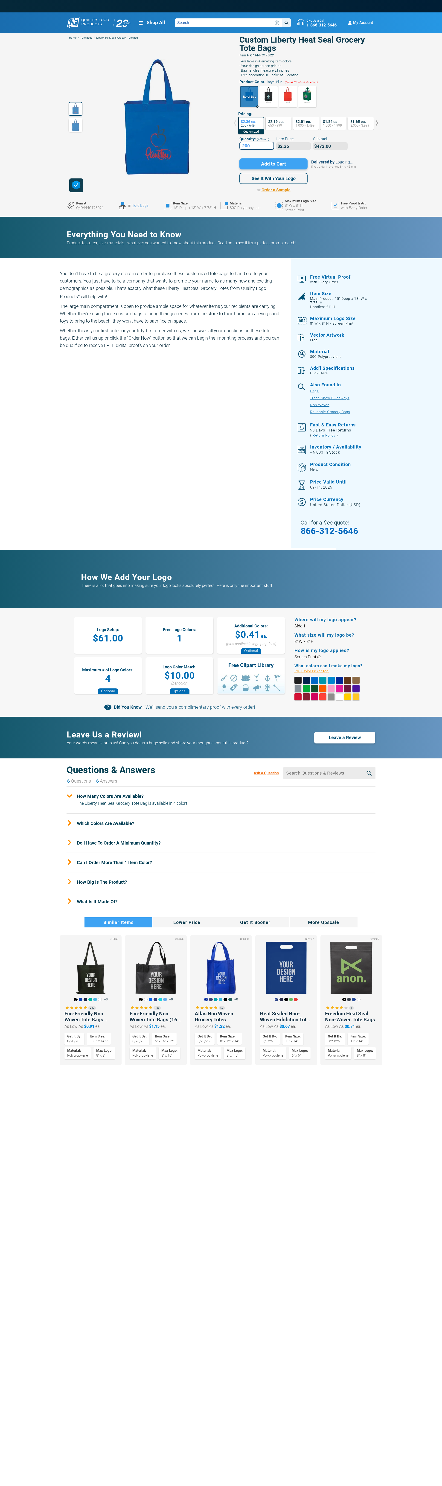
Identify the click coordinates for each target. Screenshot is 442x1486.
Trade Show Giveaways (329, 398)
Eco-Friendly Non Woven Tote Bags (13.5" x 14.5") (83, 1017)
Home (72, 37)
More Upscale (323, 922)
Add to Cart (273, 164)
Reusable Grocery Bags (330, 412)
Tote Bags (86, 37)
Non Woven (319, 405)
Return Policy (324, 435)
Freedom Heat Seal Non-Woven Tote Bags (350, 1017)
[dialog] (76, 185)
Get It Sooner (255, 922)
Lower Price (186, 922)
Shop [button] (156, 22)
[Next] (374, 123)
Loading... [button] (344, 162)
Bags (314, 391)
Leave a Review (345, 737)
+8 (106, 999)
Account (363, 22)
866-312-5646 (329, 531)
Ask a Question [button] (266, 773)
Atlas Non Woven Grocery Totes (214, 1017)
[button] (249, 96)
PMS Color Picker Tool (317, 671)
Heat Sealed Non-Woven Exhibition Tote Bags (284, 1017)
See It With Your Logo (274, 178)
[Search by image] (277, 23)
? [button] (318, 656)
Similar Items (118, 922)
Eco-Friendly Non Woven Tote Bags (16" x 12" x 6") (154, 1017)
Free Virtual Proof (330, 279)
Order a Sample (276, 189)
